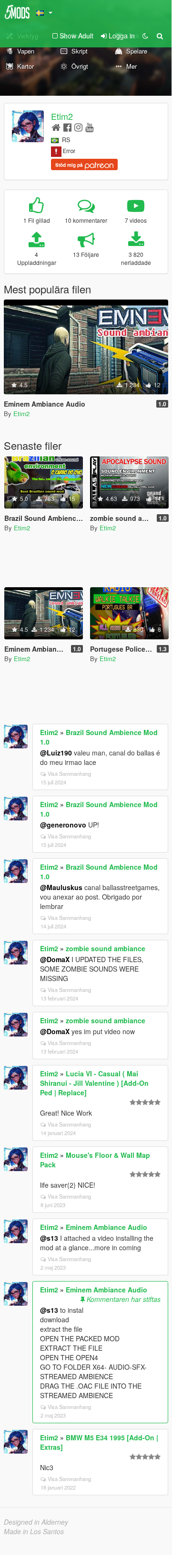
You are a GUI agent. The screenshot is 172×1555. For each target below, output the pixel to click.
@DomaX (55, 959)
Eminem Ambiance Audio (106, 1227)
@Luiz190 (56, 752)
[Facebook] (67, 127)
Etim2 (62, 116)
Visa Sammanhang (69, 773)
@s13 (49, 1238)
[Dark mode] (145, 35)
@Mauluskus (61, 887)
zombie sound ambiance (105, 948)
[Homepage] (56, 127)
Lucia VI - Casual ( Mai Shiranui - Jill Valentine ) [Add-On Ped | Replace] (94, 1083)
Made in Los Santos (34, 1531)
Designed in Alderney (36, 1522)
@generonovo (63, 824)
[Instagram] (78, 127)
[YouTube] (89, 127)
